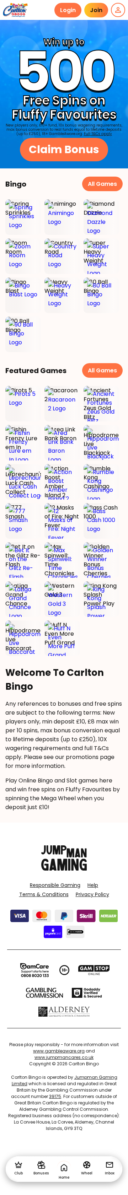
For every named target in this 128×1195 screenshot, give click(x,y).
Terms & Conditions (44, 894)
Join (96, 10)
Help (92, 885)
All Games (102, 184)
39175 (55, 1096)
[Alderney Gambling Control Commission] (64, 1012)
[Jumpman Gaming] (64, 869)
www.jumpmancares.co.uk (64, 1057)
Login (68, 10)
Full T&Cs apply (98, 133)
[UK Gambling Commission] (44, 993)
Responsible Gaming (55, 885)
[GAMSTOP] (94, 970)
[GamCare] (34, 970)
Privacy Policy (92, 894)
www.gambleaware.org (59, 1051)
